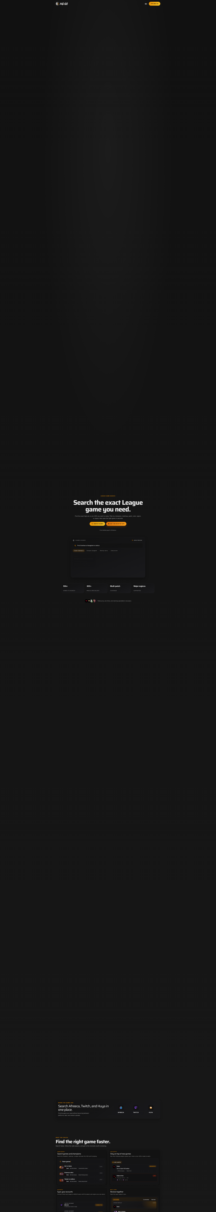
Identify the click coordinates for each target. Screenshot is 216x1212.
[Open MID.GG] (62, 3)
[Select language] (146, 4)
